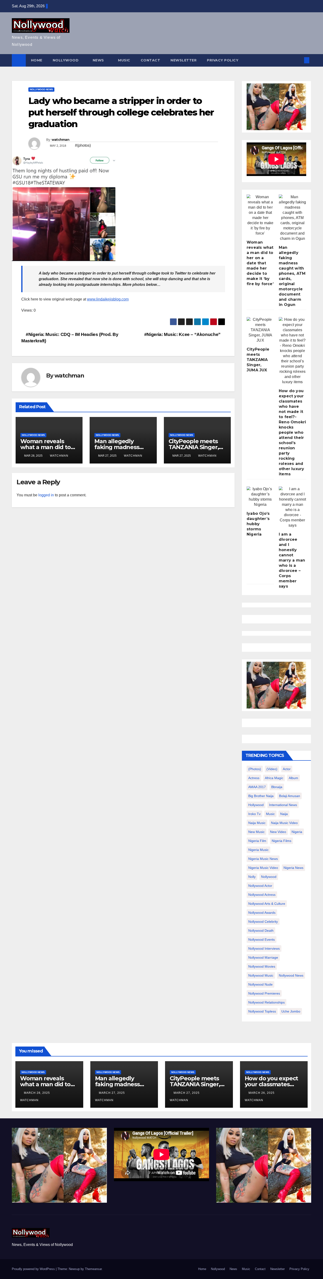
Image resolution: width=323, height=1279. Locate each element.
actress (253, 778)
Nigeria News (293, 868)
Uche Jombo (290, 1011)
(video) (271, 769)
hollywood (256, 805)
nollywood (268, 877)
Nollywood (66, 60)
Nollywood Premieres (264, 993)
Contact (150, 60)
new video (278, 832)
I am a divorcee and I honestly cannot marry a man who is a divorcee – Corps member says (292, 560)
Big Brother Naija (261, 796)
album (293, 778)
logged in (46, 495)
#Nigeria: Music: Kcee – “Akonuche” (183, 334)
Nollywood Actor (260, 886)
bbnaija (276, 787)
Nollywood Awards (261, 912)
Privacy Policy (222, 60)
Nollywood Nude (260, 984)
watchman (60, 139)
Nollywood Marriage (263, 957)
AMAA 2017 (257, 787)
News (99, 60)
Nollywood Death (261, 930)
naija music (257, 823)
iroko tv (254, 814)
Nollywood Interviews (264, 948)
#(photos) (83, 145)
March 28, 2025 (37, 1092)
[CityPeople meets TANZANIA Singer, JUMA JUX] (260, 330)
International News (283, 805)
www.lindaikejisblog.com (108, 299)
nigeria (297, 832)
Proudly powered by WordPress (34, 1269)
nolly (252, 877)
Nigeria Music (258, 850)
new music (256, 832)
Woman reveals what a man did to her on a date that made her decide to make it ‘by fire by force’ (260, 263)
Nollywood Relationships (266, 1002)
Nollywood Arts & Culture (266, 904)
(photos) (254, 769)
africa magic (274, 778)
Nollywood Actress (261, 895)
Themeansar (93, 1269)
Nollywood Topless (262, 1011)
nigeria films (281, 841)
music (270, 814)
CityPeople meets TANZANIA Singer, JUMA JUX (194, 447)
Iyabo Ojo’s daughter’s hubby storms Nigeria (258, 523)
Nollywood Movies (261, 966)
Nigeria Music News (263, 859)
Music (124, 60)
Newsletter (183, 60)
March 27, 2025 (112, 1092)
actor (287, 769)
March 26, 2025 (262, 1092)
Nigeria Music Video (263, 868)
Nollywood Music (260, 975)
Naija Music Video (284, 823)
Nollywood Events (261, 939)
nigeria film (257, 841)
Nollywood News (41, 89)
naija (284, 814)
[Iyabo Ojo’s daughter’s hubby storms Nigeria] (260, 496)
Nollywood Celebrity (263, 921)
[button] (298, 60)
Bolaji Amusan (289, 796)
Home (36, 60)
